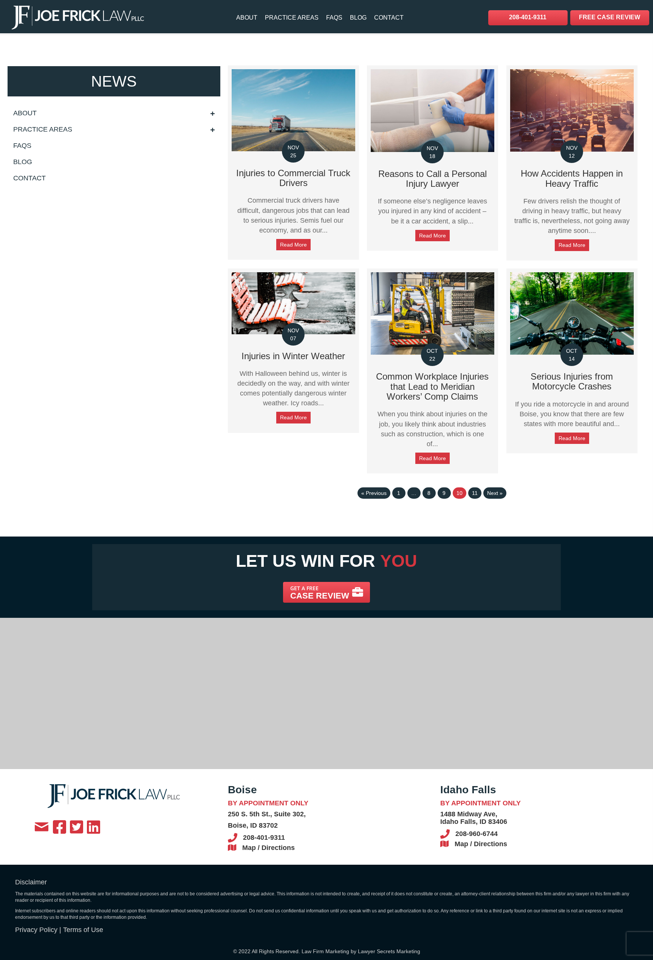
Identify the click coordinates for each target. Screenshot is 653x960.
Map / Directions (268, 847)
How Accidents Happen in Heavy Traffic (572, 178)
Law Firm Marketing (325, 951)
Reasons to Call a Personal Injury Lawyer (432, 179)
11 (475, 493)
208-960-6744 (476, 833)
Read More (293, 245)
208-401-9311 (264, 837)
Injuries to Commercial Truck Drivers (293, 178)
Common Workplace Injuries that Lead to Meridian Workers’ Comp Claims (432, 386)
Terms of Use (83, 930)
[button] (326, 592)
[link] (246, 17)
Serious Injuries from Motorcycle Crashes (572, 381)
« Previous (374, 493)
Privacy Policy (36, 930)
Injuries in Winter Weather (293, 356)
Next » (495, 493)
